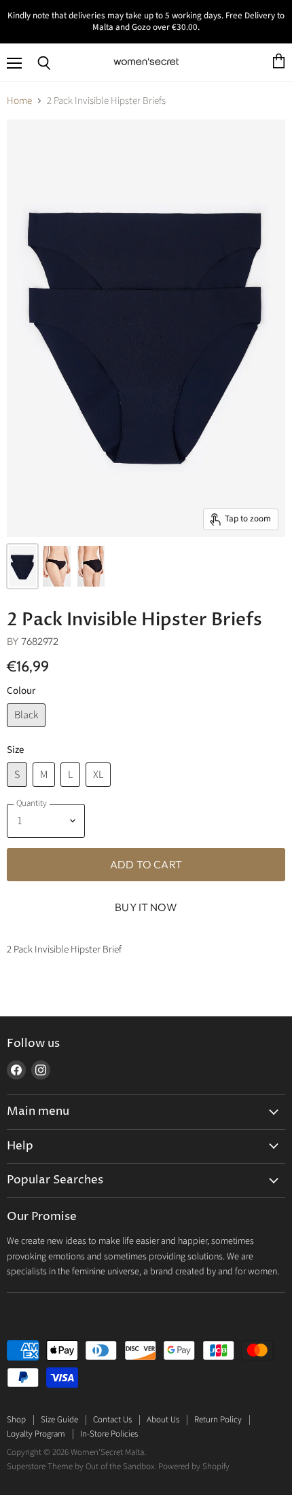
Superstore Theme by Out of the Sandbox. (81, 1466)
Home (19, 101)
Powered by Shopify (194, 1466)
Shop (16, 1420)
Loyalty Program (36, 1434)
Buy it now (146, 907)
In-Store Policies (109, 1434)
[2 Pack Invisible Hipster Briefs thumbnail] (22, 566)
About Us (163, 1420)
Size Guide (59, 1420)
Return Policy (218, 1420)
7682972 (39, 641)
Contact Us (112, 1420)
